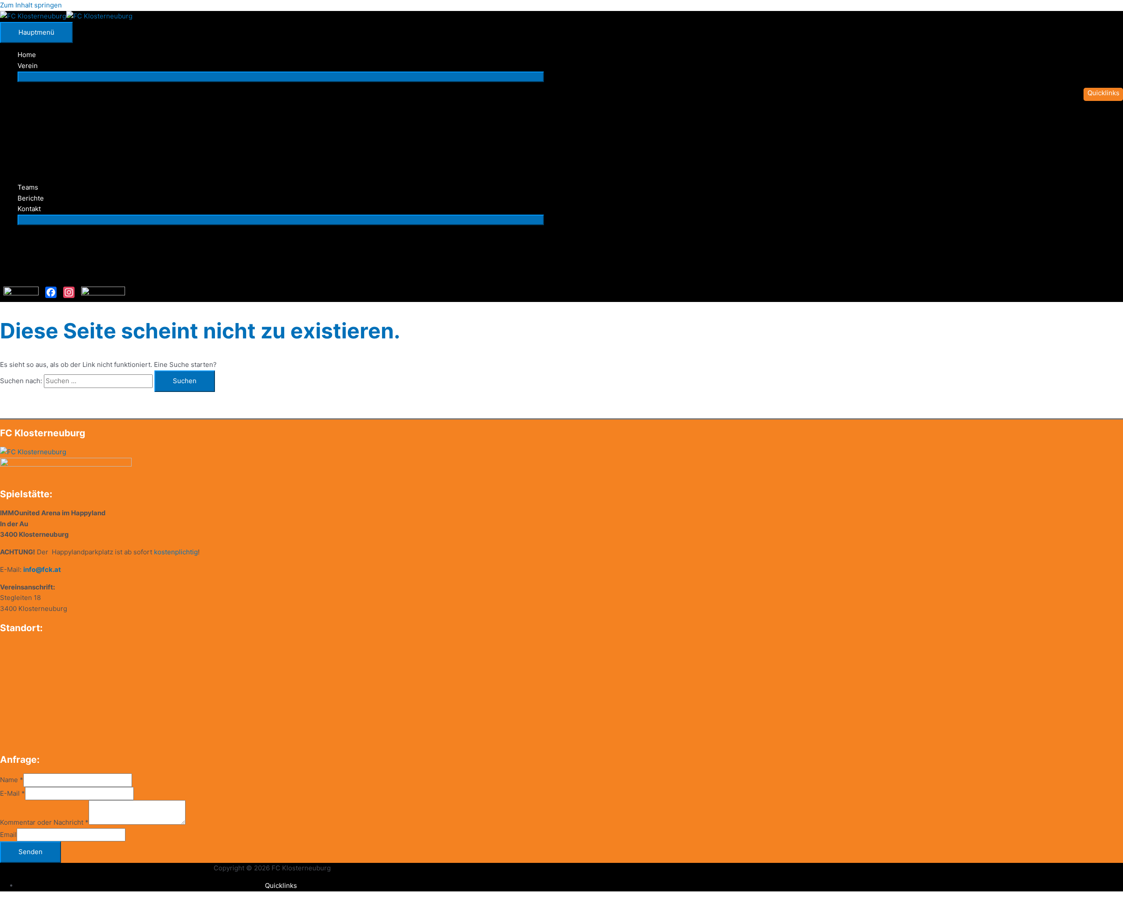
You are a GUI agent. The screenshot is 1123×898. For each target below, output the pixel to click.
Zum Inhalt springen (31, 5)
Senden (30, 852)
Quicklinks (281, 885)
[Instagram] (69, 292)
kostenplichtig (176, 552)
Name (11, 780)
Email (8, 834)
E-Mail (12, 793)
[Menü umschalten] (281, 77)
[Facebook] (51, 292)
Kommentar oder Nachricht (44, 822)
